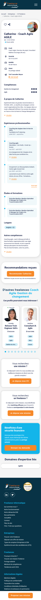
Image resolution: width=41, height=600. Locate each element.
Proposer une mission (20, 595)
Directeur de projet (22, 50)
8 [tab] (29, 352)
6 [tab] (22, 352)
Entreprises (11, 14)
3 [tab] (12, 352)
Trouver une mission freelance (14, 559)
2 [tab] (9, 352)
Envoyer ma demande (20, 448)
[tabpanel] (10, 327)
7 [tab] (25, 352)
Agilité (20, 466)
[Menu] (36, 4)
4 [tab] (16, 352)
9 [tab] (32, 352)
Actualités (7, 518)
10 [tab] (35, 352)
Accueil (3, 14)
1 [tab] (6, 352)
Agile (5, 92)
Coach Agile (12, 50)
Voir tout (34, 185)
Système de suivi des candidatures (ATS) (17, 545)
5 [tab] (19, 352)
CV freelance (21, 14)
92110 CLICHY (13, 58)
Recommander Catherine (20, 274)
